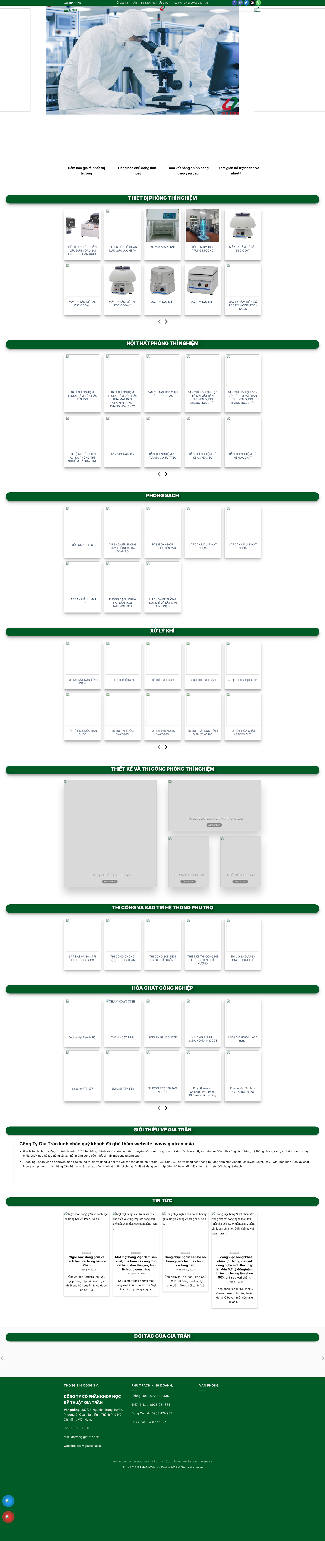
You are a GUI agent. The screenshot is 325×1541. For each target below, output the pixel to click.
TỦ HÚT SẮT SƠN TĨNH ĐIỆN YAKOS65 (202, 732)
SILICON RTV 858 (122, 1088)
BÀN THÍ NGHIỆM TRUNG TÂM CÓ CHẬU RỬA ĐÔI (82, 396)
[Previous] (70, 1254)
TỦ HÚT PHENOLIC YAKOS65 (162, 732)
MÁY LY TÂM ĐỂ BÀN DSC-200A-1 (82, 303)
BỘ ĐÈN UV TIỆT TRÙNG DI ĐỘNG (202, 248)
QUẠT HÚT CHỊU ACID (242, 679)
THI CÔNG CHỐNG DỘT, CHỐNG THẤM (122, 958)
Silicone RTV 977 (82, 1088)
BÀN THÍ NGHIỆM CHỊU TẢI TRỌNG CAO (162, 394)
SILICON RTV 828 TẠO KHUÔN (162, 1090)
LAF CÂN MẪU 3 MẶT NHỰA (243, 546)
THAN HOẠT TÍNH (122, 1037)
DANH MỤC (136, 1461)
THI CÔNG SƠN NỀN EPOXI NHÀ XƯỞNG (162, 958)
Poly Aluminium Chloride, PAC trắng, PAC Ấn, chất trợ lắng (202, 1092)
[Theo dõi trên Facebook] (234, 3)
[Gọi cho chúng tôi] (258, 3)
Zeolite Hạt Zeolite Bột (82, 1037)
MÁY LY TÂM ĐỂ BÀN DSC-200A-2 (122, 303)
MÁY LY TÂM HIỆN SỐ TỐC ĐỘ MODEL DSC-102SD (242, 305)
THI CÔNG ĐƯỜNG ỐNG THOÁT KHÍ (242, 958)
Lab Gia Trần (148, 1467)
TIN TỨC (164, 1461)
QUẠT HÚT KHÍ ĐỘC (203, 679)
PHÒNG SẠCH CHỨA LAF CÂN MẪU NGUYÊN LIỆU (122, 603)
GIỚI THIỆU (150, 1461)
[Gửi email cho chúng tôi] (252, 3)
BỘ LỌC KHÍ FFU (82, 544)
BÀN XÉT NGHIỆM (122, 454)
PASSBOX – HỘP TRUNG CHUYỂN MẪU (162, 546)
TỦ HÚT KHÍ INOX (122, 679)
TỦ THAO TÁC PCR (162, 247)
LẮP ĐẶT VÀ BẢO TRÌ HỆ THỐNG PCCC (82, 958)
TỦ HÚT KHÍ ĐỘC (162, 679)
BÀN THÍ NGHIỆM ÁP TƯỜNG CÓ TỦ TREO (162, 455)
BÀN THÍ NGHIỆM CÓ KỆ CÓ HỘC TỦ (202, 455)
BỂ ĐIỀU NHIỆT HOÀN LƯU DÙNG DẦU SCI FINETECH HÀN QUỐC (82, 250)
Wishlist (207, 1461)
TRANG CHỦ (120, 1461)
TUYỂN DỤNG (191, 1461)
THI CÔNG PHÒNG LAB (189, 874)
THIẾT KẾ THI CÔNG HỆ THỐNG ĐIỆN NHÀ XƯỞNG (202, 960)
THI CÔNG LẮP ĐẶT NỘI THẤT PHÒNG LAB (215, 818)
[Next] (250, 1254)
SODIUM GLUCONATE (162, 1037)
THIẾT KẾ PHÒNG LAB (240, 874)
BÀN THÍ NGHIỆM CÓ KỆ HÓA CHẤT (242, 455)
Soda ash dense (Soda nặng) (242, 1038)
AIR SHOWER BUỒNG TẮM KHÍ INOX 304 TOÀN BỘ (122, 548)
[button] (70, 10)
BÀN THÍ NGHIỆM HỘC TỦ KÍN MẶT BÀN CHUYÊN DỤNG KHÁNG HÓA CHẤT (202, 397)
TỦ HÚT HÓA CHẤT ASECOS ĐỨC (242, 732)
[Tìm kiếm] (258, 9)
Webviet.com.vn (192, 1467)
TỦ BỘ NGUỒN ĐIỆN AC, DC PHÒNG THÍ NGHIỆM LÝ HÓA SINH (82, 457)
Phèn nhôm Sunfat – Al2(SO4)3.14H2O (242, 1090)
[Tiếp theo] (165, 322)
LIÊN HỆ (176, 1461)
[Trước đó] (159, 322)
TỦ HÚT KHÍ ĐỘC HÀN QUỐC (82, 732)
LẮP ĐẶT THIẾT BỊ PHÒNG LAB (110, 874)
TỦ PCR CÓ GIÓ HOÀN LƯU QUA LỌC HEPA (122, 248)
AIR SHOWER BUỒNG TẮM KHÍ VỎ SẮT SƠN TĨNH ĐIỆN (162, 603)
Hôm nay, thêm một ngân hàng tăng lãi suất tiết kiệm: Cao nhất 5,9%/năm (170, 1261)
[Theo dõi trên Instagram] (240, 3)
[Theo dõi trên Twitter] (246, 3)
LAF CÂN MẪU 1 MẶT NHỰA (82, 601)
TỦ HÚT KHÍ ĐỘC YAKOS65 (122, 732)
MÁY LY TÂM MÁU (163, 302)
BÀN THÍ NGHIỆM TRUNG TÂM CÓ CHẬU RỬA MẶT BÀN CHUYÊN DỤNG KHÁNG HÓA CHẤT (122, 399)
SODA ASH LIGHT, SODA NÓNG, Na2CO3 (202, 1038)
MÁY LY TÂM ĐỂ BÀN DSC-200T (242, 248)
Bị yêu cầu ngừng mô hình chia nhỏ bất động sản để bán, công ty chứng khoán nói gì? (219, 1263)
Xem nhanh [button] (110, 881)
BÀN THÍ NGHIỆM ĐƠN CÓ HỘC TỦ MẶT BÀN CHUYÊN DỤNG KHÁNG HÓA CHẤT (242, 397)
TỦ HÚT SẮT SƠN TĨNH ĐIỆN (82, 681)
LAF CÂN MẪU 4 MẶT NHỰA (202, 546)
